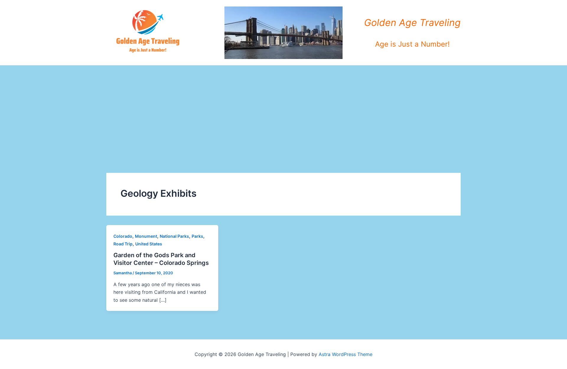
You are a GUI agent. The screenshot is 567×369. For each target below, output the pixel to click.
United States (148, 243)
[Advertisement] (283, 109)
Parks (197, 236)
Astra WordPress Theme (345, 354)
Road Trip (123, 243)
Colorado (122, 236)
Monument (146, 236)
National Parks (174, 236)
